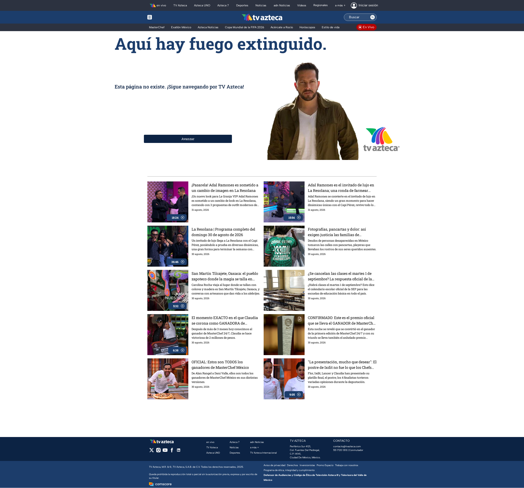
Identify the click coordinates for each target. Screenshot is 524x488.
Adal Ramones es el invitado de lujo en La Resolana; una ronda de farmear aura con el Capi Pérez (341, 187)
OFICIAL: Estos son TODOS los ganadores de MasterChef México (220, 364)
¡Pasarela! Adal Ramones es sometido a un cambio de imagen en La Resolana (225, 187)
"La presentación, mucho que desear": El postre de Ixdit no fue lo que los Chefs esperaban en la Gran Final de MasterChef (342, 364)
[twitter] (151, 451)
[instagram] (158, 451)
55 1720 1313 (340, 450)
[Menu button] (163, 17)
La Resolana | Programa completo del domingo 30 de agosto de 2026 (223, 232)
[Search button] (372, 17)
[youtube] (165, 451)
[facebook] (171, 451)
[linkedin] (178, 451)
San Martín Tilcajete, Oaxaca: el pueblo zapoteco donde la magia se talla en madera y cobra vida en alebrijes (225, 276)
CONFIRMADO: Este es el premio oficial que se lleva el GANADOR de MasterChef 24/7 (342, 320)
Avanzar (187, 139)
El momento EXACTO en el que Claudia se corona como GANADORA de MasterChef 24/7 (225, 320)
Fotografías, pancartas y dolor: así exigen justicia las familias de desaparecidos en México (337, 232)
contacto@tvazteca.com (347, 446)
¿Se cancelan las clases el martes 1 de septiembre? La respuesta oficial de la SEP (340, 276)
